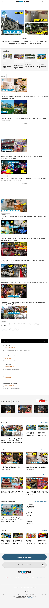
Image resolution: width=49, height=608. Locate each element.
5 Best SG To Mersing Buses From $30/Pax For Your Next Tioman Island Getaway (24, 282)
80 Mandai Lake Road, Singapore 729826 (12, 360)
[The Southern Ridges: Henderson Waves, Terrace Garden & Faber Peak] (30, 56)
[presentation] (41, 400)
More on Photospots (44, 474)
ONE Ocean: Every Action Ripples (10, 383)
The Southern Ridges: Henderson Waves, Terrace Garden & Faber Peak (29, 67)
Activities (28, 61)
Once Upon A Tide (6, 345)
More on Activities (44, 422)
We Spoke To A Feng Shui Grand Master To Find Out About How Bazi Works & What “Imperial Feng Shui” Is (23, 303)
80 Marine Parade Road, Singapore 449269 (13, 369)
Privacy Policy (24, 580)
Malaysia (4, 279)
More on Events (44, 530)
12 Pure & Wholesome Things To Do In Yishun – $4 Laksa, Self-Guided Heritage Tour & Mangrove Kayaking (23, 325)
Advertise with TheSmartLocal (24, 557)
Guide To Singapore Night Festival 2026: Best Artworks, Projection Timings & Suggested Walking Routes (23, 239)
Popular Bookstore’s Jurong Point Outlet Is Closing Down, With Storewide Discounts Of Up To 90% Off (21, 157)
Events (3, 236)
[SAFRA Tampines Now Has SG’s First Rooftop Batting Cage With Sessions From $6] (31, 427)
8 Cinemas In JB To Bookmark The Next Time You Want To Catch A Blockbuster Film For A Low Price (23, 261)
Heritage (24, 38)
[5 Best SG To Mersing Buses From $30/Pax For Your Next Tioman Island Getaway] (24, 270)
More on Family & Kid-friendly (41, 501)
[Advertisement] (24, 130)
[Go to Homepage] (22, 2)
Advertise (6, 577)
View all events (41, 341)
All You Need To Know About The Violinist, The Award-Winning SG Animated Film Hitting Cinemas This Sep (37, 467)
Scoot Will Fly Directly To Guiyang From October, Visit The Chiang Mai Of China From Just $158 (23, 119)
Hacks (4, 61)
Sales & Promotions (17, 62)
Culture (3, 299)
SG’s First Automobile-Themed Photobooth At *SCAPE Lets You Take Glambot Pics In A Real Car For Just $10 (37, 493)
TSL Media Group (29, 597)
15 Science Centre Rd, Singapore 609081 (12, 388)
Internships (23, 577)
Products (4, 94)
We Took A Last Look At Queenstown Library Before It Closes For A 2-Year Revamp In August (24, 42)
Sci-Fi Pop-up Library (7, 364)
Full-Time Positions (30, 577)
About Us (11, 577)
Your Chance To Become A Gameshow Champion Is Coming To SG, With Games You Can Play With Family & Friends (23, 179)
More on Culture (44, 449)
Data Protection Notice (40, 577)
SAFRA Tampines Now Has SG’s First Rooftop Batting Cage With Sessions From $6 (30, 435)
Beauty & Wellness (6, 214)
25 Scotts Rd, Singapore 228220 (11, 379)
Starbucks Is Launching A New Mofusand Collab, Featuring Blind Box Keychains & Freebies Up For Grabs (24, 97)
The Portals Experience (8, 374)
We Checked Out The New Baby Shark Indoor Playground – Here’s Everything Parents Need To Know (12, 519)
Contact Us (17, 577)
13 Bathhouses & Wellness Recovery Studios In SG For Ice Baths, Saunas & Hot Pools (23, 217)
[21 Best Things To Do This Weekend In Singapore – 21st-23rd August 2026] (18, 535)
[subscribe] (43, 565)
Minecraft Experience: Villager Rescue (11, 355)
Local (38, 61)
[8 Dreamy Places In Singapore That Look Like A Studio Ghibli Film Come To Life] (12, 483)
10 (16, 329)
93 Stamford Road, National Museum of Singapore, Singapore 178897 (17, 350)
